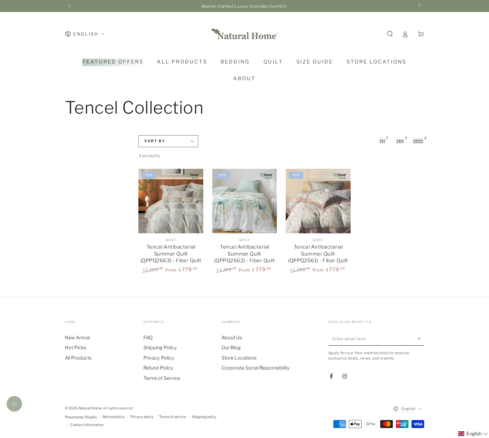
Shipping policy (204, 417)
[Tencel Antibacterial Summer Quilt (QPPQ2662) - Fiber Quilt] (244, 201)
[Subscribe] (420, 339)
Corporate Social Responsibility (256, 368)
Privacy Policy (158, 358)
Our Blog (231, 348)
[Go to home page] (244, 34)
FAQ (148, 338)
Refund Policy (158, 368)
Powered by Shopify (81, 417)
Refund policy (113, 417)
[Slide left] (70, 6)
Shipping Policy (160, 348)
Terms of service (172, 417)
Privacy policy (142, 417)
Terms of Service (161, 378)
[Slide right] (419, 6)
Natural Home (90, 408)
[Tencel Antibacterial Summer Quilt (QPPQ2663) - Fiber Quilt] (170, 201)
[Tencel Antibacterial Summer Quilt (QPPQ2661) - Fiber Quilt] (318, 201)
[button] (390, 34)
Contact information (86, 425)
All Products (78, 358)
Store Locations (239, 358)
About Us (232, 338)
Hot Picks (75, 348)
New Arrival (77, 338)
